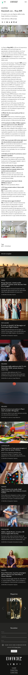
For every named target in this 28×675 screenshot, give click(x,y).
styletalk (8, 246)
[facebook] (5, 22)
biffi (2, 246)
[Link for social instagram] (14, 664)
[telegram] (16, 22)
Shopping (4, 8)
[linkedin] (9, 22)
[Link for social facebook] (10, 664)
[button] (25, 229)
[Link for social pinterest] (17, 664)
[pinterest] (7, 22)
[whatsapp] (14, 22)
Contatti (14, 668)
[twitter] (11, 22)
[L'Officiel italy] (14, 2)
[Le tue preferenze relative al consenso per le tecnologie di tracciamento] (2, 2)
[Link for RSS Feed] (20, 664)
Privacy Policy (18, 647)
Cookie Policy (14, 672)
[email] (2, 22)
